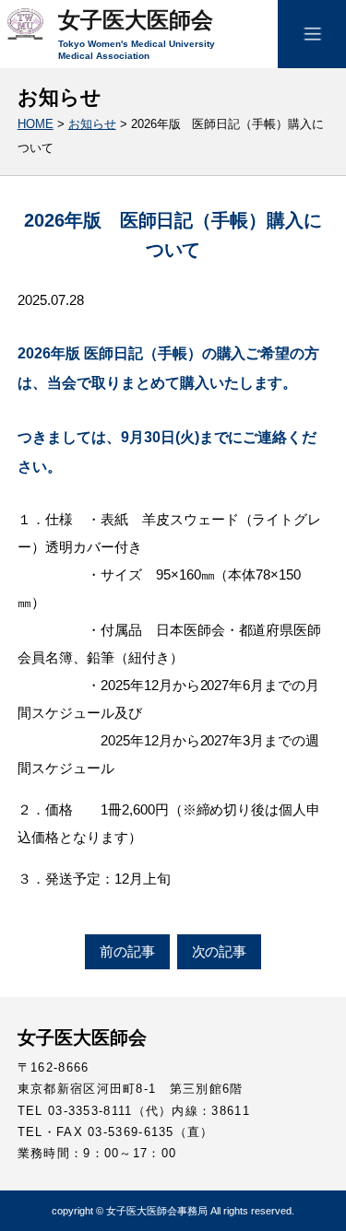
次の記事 (219, 951)
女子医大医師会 (135, 20)
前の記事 (127, 951)
